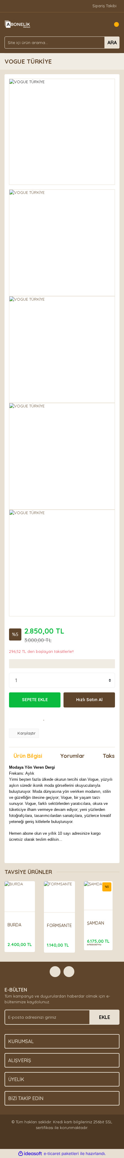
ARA (112, 43)
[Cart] (113, 24)
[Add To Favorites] (44, 718)
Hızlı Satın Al (89, 699)
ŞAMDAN (95, 923)
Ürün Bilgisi (28, 755)
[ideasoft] (30, 1154)
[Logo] (18, 23)
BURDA (14, 925)
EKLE (104, 1017)
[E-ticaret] (61, 1154)
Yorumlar (72, 755)
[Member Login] (101, 24)
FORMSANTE (59, 925)
